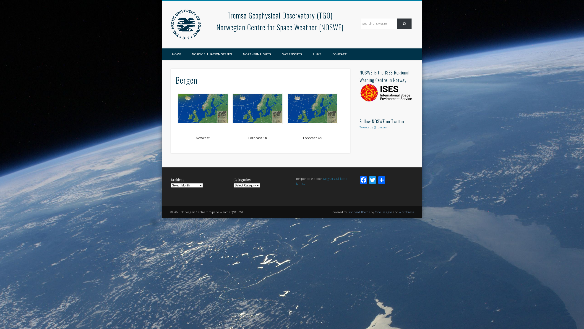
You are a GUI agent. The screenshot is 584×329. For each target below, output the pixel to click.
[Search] (404, 24)
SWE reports (292, 54)
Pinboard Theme (358, 212)
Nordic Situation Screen (212, 54)
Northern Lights (257, 54)
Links (317, 54)
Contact (339, 54)
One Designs (383, 212)
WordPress (406, 212)
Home (176, 54)
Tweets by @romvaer (374, 127)
